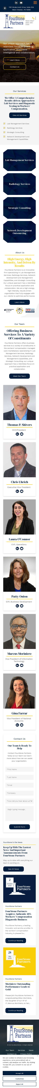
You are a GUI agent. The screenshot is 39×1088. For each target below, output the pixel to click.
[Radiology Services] (19, 184)
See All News (13, 869)
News (31, 1050)
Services (21, 1050)
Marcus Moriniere (19, 654)
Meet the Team (19, 376)
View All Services (20, 115)
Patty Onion (19, 596)
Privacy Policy (26, 1054)
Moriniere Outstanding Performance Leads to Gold (17, 986)
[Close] (37, 1055)
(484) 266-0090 (29, 24)
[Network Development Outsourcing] (19, 232)
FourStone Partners (13, 906)
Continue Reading (15, 941)
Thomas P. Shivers (19, 425)
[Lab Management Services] (19, 160)
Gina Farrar (19, 713)
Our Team (10, 1050)
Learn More (15, 60)
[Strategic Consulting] (19, 208)
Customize (19, 1079)
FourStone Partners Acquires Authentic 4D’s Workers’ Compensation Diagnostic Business (18, 915)
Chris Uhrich (19, 482)
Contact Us (14, 67)
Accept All (19, 1073)
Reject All (19, 1084)
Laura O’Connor (19, 539)
